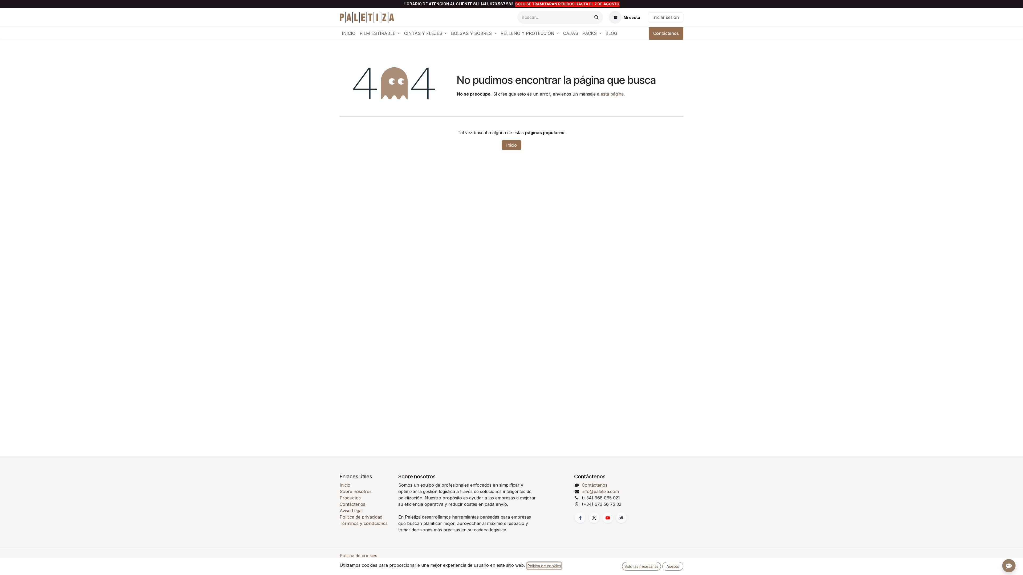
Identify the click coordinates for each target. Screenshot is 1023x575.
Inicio (511, 145)
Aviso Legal (351, 510)
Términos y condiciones (364, 523)
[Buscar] (596, 17)
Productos (350, 497)
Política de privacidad (361, 517)
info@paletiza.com (600, 491)
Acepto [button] (673, 566)
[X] (594, 517)
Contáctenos (666, 33)
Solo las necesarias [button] (641, 566)
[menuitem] (349, 33)
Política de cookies (358, 555)
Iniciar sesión (665, 17)
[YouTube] (607, 517)
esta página (612, 94)
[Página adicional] (621, 517)
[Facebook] (580, 517)
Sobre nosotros (356, 491)
